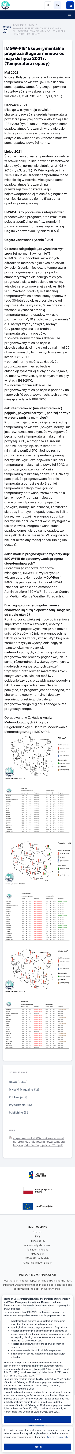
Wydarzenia (17, 1105)
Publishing (16, 1112)
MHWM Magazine (21, 1089)
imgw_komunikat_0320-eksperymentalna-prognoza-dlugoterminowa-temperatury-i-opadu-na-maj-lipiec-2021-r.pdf (39, 1141)
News (13, 1082)
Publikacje (16, 1097)
